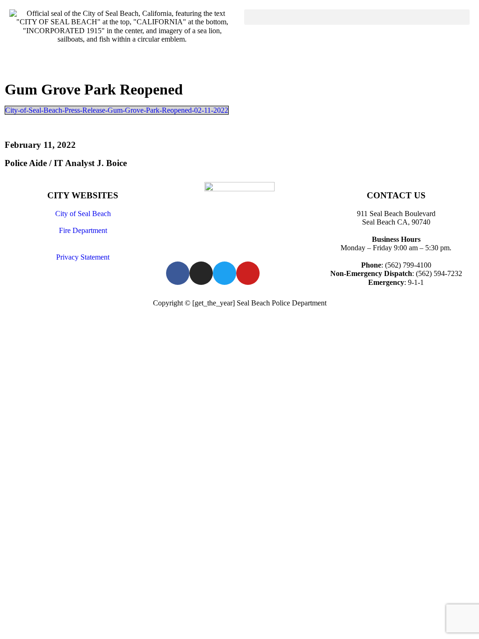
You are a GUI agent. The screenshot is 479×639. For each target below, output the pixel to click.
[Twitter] (224, 273)
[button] (357, 17)
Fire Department (83, 230)
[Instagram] (201, 273)
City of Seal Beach (83, 214)
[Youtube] (248, 273)
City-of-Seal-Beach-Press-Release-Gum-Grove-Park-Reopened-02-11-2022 (116, 110)
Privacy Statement (82, 257)
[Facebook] (177, 273)
